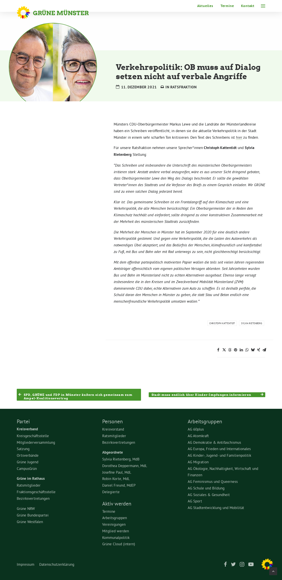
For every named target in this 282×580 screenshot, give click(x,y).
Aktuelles (205, 6)
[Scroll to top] (273, 570)
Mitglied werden (115, 531)
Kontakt (247, 6)
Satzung (23, 448)
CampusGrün (27, 468)
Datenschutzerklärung (56, 564)
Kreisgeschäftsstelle (33, 435)
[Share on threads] (229, 350)
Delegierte (111, 491)
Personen (112, 421)
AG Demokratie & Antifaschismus (214, 442)
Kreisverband (27, 429)
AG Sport (195, 501)
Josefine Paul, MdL (116, 472)
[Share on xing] (258, 350)
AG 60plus (196, 429)
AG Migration (198, 462)
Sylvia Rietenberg (251, 323)
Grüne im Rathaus (31, 478)
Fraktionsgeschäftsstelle (36, 491)
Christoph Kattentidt (222, 323)
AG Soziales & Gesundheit (209, 494)
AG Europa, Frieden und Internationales (219, 448)
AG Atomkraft (198, 435)
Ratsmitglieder (29, 485)
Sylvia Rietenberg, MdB (120, 459)
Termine (227, 6)
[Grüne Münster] (59, 12)
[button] (263, 6)
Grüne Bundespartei (33, 515)
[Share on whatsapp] (247, 350)
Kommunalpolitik (116, 537)
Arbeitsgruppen (114, 517)
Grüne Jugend (27, 462)
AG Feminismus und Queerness (213, 481)
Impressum (25, 564)
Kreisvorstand (113, 429)
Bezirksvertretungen (33, 498)
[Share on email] (264, 350)
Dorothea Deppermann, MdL (124, 465)
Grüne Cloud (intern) (118, 544)
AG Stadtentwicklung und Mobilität (216, 507)
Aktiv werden (116, 503)
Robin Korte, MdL (116, 478)
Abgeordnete (112, 452)
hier (239, 137)
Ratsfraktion (183, 87)
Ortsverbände (28, 455)
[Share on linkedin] (241, 350)
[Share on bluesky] (252, 350)
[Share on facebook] (218, 350)
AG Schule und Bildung (206, 488)
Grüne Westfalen (30, 521)
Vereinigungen (114, 524)
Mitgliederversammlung (36, 442)
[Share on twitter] (224, 350)
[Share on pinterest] (235, 350)
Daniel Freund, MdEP (119, 485)
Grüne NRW (26, 508)
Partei (23, 421)
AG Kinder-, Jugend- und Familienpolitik (219, 455)
